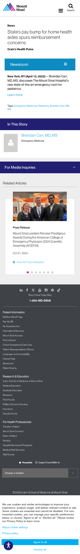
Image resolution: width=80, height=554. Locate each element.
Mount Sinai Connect (13, 431)
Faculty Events (10, 413)
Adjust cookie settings (15, 527)
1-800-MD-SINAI (40, 300)
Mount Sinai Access (13, 335)
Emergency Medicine (25, 105)
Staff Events (8, 454)
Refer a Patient (10, 435)
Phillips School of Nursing (15, 404)
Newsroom (19, 64)
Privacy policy (10, 533)
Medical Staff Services (14, 449)
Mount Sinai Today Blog (40, 295)
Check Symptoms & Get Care (17, 344)
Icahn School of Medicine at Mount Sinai (22, 381)
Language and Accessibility (16, 354)
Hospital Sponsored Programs (17, 445)
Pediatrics (43, 105)
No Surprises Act (11, 326)
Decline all (40, 549)
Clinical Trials (9, 358)
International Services (13, 330)
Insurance (8, 409)
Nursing (6, 440)
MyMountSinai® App (13, 316)
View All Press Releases (30, 262)
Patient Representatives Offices (18, 349)
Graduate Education (12, 390)
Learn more (15, 95)
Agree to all (40, 542)
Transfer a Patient (11, 426)
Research (7, 395)
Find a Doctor (9, 340)
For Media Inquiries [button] (20, 167)
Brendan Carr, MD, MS (39, 135)
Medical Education (12, 385)
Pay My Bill (8, 321)
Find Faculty (9, 399)
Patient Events (10, 368)
